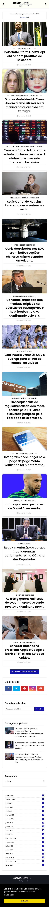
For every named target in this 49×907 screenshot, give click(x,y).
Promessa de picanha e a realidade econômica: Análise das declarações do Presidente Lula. (29, 758)
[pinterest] (24, 688)
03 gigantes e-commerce (24, 595)
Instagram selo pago (24, 453)
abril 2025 (25, 811)
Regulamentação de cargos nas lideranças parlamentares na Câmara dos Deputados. (24, 553)
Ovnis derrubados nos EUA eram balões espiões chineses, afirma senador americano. (24, 254)
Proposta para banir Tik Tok (24, 642)
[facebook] (8, 688)
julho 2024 (25, 823)
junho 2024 (25, 827)
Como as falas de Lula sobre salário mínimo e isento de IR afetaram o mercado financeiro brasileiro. (24, 156)
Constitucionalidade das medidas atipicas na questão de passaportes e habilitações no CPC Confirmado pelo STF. (24, 308)
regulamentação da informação (24, 398)
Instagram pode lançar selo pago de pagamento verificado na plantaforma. (24, 461)
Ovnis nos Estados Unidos (24, 245)
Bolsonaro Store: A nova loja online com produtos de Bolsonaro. (24, 56)
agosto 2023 (25, 842)
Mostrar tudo (24, 17)
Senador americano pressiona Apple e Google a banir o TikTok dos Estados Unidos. (24, 652)
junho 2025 (25, 803)
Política (25, 781)
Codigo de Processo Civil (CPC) (24, 296)
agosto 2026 (25, 796)
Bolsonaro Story (24, 48)
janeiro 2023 (25, 865)
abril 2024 (25, 834)
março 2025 (25, 815)
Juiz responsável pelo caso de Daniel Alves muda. (24, 506)
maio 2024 (25, 830)
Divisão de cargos (24, 544)
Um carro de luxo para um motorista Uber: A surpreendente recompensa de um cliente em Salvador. (29, 732)
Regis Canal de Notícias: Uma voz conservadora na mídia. (24, 205)
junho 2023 (25, 850)
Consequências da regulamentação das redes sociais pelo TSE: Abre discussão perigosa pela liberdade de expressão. (25, 410)
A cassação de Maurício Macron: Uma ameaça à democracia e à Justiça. (29, 745)
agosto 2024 (25, 819)
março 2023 (25, 858)
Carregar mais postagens (25, 672)
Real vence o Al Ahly (24, 351)
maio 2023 (25, 854)
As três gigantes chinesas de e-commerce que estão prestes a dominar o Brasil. (24, 603)
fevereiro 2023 (25, 861)
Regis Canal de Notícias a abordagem (24, 198)
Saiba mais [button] (9, 895)
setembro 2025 (25, 799)
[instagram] (32, 688)
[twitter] (16, 688)
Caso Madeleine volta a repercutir (24, 96)
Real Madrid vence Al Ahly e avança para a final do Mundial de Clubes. (24, 359)
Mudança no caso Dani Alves (25, 501)
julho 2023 (25, 846)
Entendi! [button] (24, 901)
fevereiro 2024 (25, 838)
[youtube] (40, 688)
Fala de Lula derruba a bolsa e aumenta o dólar (24, 147)
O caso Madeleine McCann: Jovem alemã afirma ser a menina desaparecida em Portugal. (24, 105)
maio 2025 (25, 807)
